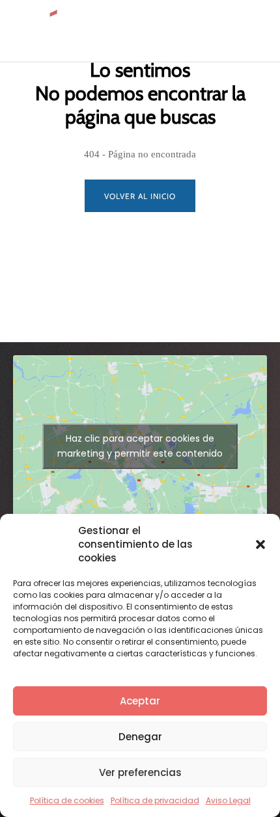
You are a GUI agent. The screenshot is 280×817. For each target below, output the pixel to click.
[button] (260, 544)
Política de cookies (67, 800)
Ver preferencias (140, 772)
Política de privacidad (155, 800)
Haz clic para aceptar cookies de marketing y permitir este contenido (140, 446)
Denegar (140, 736)
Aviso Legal (228, 800)
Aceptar (140, 701)
